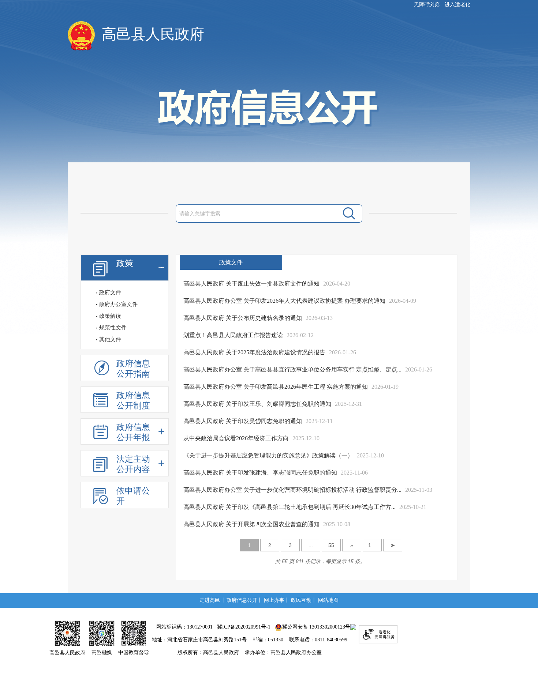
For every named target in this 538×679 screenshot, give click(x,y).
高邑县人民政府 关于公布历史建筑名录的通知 (242, 318)
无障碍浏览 (427, 4)
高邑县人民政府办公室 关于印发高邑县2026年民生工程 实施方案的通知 (275, 387)
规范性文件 (113, 328)
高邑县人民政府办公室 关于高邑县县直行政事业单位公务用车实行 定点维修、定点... (292, 369)
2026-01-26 (342, 352)
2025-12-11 (319, 421)
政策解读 (110, 316)
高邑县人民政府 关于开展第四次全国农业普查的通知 (251, 524)
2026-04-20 (336, 283)
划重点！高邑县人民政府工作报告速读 (233, 335)
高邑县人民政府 (153, 34)
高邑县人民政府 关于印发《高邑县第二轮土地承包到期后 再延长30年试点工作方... (289, 507)
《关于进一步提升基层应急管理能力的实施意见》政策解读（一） (268, 455)
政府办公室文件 (118, 304)
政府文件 (110, 292)
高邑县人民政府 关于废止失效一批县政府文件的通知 (251, 283)
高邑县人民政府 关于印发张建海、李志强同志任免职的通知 (260, 472)
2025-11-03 (418, 490)
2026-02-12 (300, 335)
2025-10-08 (336, 524)
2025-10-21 (412, 507)
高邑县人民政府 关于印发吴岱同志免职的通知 (242, 421)
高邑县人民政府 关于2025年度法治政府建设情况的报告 (254, 352)
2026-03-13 (319, 318)
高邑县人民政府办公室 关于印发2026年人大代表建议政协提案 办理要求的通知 (284, 301)
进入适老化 (457, 4)
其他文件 (110, 339)
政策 (124, 263)
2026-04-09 (402, 301)
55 (331, 545)
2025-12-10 (306, 438)
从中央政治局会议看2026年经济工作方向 (236, 438)
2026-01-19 (385, 387)
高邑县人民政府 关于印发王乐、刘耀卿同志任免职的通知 (257, 404)
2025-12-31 (348, 404)
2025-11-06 (354, 472)
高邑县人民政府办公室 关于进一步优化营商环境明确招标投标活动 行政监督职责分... (292, 490)
